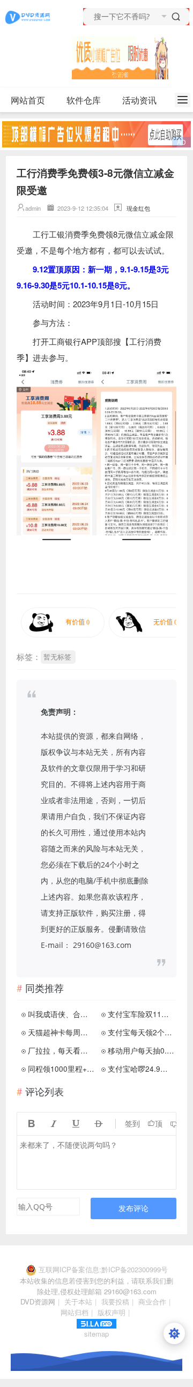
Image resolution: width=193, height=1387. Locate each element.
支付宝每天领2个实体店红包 (141, 1032)
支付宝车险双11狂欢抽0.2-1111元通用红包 (141, 1013)
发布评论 (133, 1208)
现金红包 (138, 208)
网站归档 (74, 1312)
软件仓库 (83, 100)
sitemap (96, 1334)
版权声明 (111, 1312)
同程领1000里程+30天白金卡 (61, 1068)
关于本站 (78, 1301)
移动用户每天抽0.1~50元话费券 (141, 1050)
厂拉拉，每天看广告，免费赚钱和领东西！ (61, 1050)
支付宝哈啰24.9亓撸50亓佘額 (141, 1068)
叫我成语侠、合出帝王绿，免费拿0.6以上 (61, 1013)
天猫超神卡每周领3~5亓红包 (61, 1032)
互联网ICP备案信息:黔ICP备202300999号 (103, 1269)
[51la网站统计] (96, 1322)
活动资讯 (139, 100)
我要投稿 (115, 1301)
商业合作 (152, 1301)
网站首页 (28, 100)
